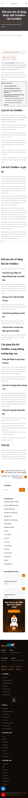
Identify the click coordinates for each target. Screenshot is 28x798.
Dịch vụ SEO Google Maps (8, 722)
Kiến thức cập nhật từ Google (11, 501)
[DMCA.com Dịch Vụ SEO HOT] (14, 700)
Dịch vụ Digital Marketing (8, 711)
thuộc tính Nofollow (10, 63)
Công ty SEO (5, 753)
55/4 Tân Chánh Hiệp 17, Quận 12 (18, 660)
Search (22, 489)
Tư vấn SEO (5, 720)
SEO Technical (7, 545)
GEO (4, 766)
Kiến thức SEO (8, 516)
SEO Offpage (5, 744)
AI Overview (5, 769)
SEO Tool (6, 549)
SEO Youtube (7, 556)
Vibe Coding (5, 775)
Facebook (5, 666)
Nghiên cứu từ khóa (9, 527)
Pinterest (19, 669)
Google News (5, 686)
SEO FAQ (6, 538)
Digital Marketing (6, 778)
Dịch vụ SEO (5, 708)
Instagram (19, 666)
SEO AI (6, 531)
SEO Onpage (5, 742)
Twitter (12, 666)
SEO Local (7, 542)
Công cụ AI (5, 772)
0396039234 (3, 652)
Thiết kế (6, 560)
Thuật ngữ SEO (8, 564)
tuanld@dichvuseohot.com (15, 652)
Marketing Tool (6, 781)
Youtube (12, 669)
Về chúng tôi (5, 677)
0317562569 (3, 660)
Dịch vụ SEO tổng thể (7, 728)
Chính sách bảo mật (6, 689)
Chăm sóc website (6, 725)
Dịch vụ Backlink (6, 717)
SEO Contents (7, 534)
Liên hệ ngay (13, 611)
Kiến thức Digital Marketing (11, 505)
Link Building (7, 523)
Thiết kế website (6, 714)
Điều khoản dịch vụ (6, 691)
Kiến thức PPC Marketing (10, 512)
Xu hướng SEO (5, 764)
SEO (3, 736)
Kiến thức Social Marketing (11, 520)
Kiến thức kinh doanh (9, 509)
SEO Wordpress (8, 553)
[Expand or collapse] (25, 83)
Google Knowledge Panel (8, 680)
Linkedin (5, 669)
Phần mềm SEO (6, 756)
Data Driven (5, 784)
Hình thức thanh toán (7, 694)
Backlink (4, 739)
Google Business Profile (7, 683)
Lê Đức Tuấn (8, 52)
